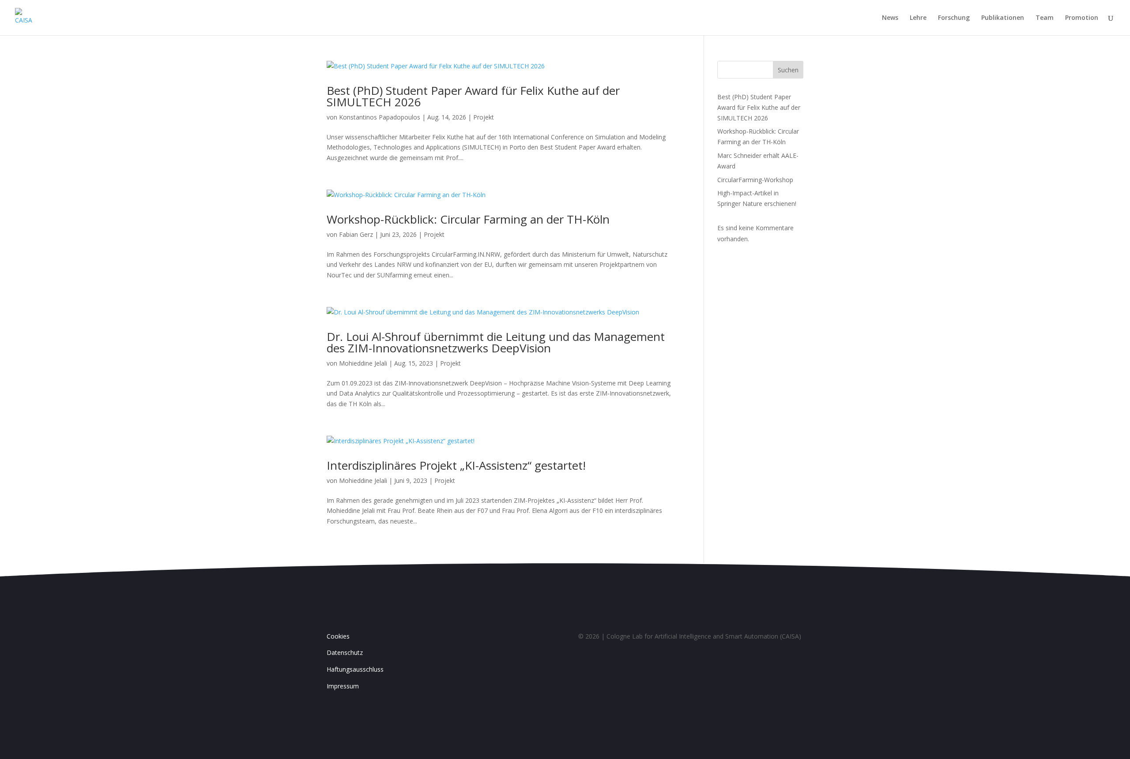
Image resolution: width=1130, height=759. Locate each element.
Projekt (483, 117)
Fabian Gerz (356, 234)
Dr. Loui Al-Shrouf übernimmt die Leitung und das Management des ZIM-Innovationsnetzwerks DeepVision (496, 342)
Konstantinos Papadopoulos (379, 117)
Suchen (788, 70)
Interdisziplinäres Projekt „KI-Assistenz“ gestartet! (456, 465)
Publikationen (1002, 18)
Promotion (1081, 18)
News (890, 18)
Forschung (954, 18)
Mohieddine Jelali (363, 363)
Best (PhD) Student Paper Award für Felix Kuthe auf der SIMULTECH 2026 (473, 96)
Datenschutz (345, 652)
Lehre (918, 18)
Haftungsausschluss (355, 669)
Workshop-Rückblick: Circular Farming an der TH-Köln (468, 219)
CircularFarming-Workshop (755, 180)
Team (1045, 18)
